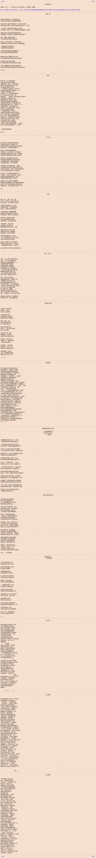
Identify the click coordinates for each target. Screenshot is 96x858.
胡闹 (7, 9)
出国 (13, 9)
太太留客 (72, 9)
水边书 (68, 9)
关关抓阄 (77, 9)
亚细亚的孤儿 (62, 9)
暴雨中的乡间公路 (53, 9)
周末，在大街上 (19, 9)
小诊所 (10, 9)
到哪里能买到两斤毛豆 (42, 9)
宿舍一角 (3, 9)
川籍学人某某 (27, 9)
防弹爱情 (33, 9)
